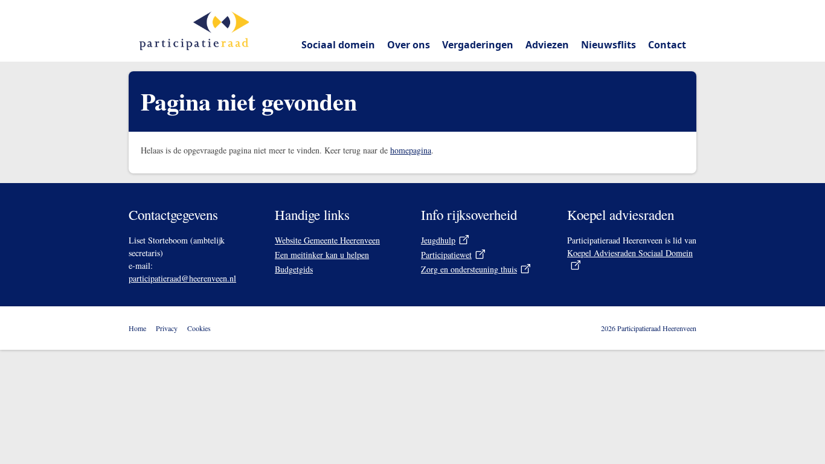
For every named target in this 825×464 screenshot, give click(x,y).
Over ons (408, 44)
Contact (667, 44)
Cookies (199, 328)
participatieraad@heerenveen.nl (182, 278)
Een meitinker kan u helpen (322, 254)
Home (137, 328)
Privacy (167, 328)
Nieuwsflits (608, 44)
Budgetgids (294, 269)
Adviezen (547, 44)
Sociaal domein (338, 44)
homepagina (410, 150)
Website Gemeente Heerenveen (327, 240)
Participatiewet (446, 254)
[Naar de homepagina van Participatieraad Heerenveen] (194, 31)
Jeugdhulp (438, 240)
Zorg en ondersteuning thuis (469, 269)
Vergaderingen (477, 44)
